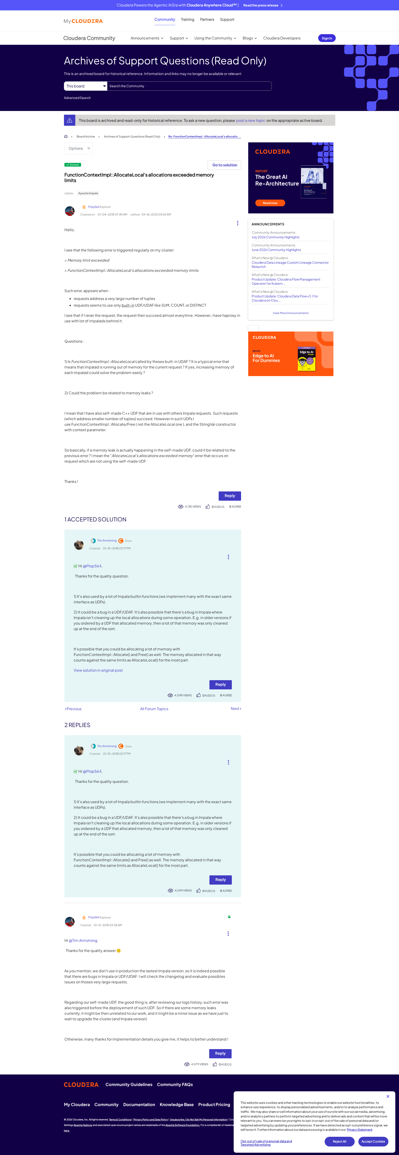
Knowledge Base (177, 1104)
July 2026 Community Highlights (275, 237)
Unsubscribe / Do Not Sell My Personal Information (198, 1119)
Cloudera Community (89, 38)
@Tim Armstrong (83, 940)
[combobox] (189, 86)
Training (187, 19)
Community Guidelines (129, 1084)
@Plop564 (92, 565)
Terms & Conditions (120, 1119)
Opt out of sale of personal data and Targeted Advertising (266, 1143)
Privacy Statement (359, 1129)
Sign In (327, 38)
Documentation (139, 1104)
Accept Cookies (373, 1141)
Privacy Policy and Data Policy (150, 1119)
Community (164, 19)
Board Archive (86, 136)
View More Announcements (291, 313)
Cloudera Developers (282, 38)
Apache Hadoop (83, 1125)
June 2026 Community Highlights (276, 250)
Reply (230, 495)
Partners (207, 19)
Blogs (248, 38)
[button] (236, 222)
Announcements (145, 38)
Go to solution (224, 164)
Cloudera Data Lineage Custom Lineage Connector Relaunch (290, 264)
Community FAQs (175, 1084)
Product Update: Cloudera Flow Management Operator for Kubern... (286, 281)
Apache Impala (88, 193)
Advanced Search (77, 98)
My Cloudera (77, 1104)
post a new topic (251, 120)
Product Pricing (214, 1104)
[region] (314, 1122)
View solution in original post (98, 670)
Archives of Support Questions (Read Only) (132, 136)
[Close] (388, 1096)
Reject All (339, 1141)
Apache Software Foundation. (183, 1125)
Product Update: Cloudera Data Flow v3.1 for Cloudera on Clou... (285, 298)
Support (227, 19)
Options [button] (76, 148)
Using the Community (213, 38)
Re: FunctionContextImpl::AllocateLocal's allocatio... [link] (204, 136)
